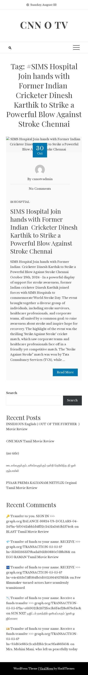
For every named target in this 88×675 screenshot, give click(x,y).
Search (11, 393)
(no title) (12, 453)
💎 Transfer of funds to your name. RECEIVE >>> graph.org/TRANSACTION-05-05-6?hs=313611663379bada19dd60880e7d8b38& (43, 547)
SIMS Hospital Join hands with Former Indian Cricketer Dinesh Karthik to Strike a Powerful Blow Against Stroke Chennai (44, 231)
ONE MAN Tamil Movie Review (30, 441)
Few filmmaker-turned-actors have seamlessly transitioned (43, 583)
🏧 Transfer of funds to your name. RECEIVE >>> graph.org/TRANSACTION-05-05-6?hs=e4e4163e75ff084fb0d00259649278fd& (43, 572)
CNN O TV (44, 24)
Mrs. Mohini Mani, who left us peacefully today (42, 649)
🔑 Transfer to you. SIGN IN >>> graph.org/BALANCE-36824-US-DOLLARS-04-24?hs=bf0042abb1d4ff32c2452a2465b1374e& (42, 521)
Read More (65, 372)
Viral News (46, 668)
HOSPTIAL (22, 202)
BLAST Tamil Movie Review (27, 532)
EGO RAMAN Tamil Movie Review (32, 557)
